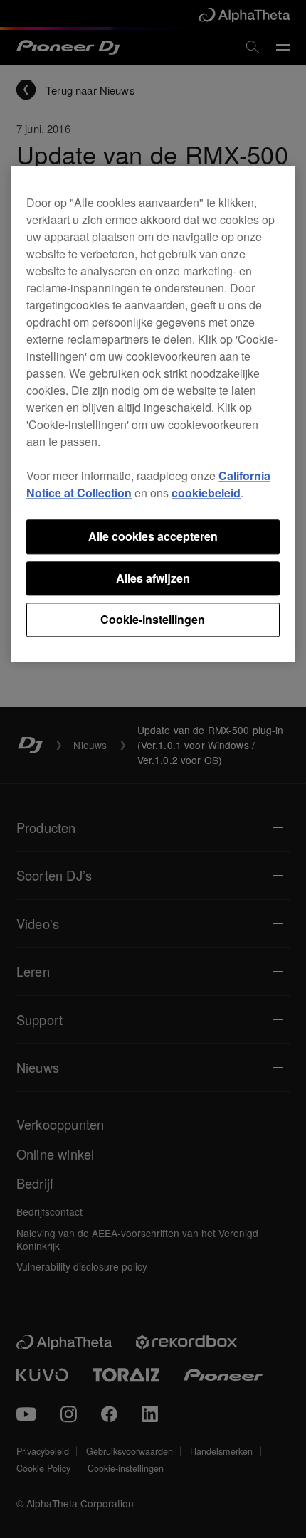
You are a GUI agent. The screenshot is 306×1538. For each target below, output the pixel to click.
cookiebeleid (206, 493)
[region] (153, 414)
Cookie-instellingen (152, 619)
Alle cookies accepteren (153, 537)
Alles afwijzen (153, 578)
